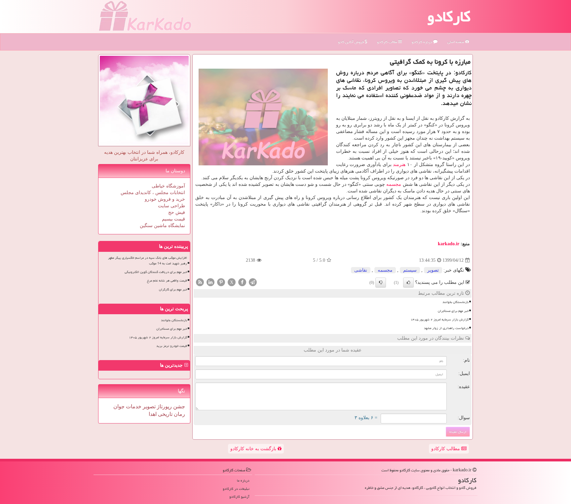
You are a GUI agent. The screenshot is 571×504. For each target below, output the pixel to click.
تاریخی (164, 414)
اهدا (153, 414)
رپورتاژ (164, 406)
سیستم (410, 270)
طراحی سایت (171, 205)
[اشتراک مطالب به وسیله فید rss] (200, 282)
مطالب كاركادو (387, 41)
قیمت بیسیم (173, 219)
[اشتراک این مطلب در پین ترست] (221, 282)
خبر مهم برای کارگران (173, 289)
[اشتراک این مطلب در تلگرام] (252, 282)
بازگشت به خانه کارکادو (254, 448)
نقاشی (360, 270)
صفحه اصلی (456, 41)
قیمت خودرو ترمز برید (171, 346)
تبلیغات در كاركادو (236, 488)
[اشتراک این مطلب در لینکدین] (210, 282)
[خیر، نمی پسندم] (380, 282)
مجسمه (393, 184)
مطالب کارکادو (446, 448)
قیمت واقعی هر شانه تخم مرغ (167, 280)
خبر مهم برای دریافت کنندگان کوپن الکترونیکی (156, 272)
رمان (178, 414)
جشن (178, 406)
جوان (119, 406)
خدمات (133, 406)
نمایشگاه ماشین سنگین (162, 225)
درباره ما (243, 480)
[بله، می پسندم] (408, 282)
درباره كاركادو (422, 41)
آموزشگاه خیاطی (168, 186)
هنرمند (399, 164)
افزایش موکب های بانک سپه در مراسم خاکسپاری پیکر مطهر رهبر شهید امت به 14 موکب (147, 260)
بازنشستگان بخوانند (455, 302)
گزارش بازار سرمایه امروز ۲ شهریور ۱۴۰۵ (439, 319)
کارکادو (449, 16)
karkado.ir (448, 243)
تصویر (433, 270)
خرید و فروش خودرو (165, 199)
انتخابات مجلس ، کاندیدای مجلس (153, 192)
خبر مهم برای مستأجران (453, 311)
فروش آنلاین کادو (351, 41)
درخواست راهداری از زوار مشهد (446, 328)
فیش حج (176, 212)
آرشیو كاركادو (239, 496)
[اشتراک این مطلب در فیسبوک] (242, 282)
